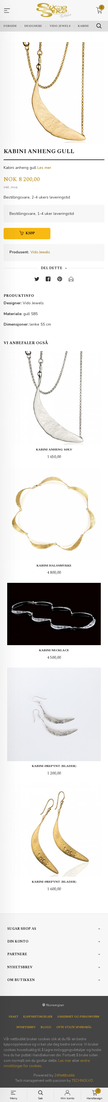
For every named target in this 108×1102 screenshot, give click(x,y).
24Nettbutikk (64, 1075)
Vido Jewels (40, 252)
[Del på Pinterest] (59, 280)
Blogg (46, 1027)
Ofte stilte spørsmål (74, 1027)
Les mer (44, 167)
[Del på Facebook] (48, 280)
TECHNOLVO (82, 1080)
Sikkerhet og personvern (78, 1017)
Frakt (13, 1017)
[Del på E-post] (71, 280)
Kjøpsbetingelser (37, 1017)
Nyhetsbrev (26, 1027)
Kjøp (30, 233)
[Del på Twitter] (36, 280)
